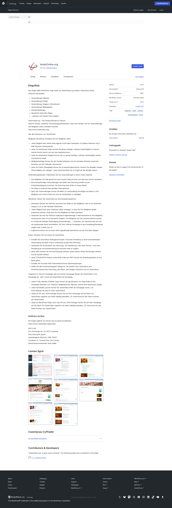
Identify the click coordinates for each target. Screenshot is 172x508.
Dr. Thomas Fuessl (50, 68)
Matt (136, 482)
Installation (55, 77)
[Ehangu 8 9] (101, 357)
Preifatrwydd (12, 488)
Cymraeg (30, 497)
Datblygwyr (75, 485)
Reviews (43, 77)
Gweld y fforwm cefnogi (118, 155)
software (140, 111)
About (10, 478)
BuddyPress (139, 488)
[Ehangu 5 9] (75, 357)
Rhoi (105, 485)
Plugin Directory (13, 10)
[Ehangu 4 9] (50, 405)
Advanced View (115, 121)
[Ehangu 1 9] (50, 357)
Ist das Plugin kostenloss (37, 438)
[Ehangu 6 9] (75, 381)
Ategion (42, 485)
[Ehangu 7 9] (75, 406)
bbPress (138, 485)
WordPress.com (140, 478)
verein (141, 115)
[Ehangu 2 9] (50, 366)
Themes (42, 482)
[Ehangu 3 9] (50, 381)
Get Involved (107, 478)
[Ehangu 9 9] (101, 381)
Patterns (42, 488)
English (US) (140, 106)
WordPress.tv (76, 488)
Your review (113, 138)
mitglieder (128, 111)
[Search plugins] (29, 17)
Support (74, 482)
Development (68, 77)
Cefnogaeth (139, 77)
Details (32, 77)
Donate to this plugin (116, 175)
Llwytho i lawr (137, 66)
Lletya (10, 485)
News (10, 482)
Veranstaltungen (133, 115)
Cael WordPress (162, 3)
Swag (105, 488)
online (134, 111)
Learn (73, 478)
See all (141, 138)
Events (105, 482)
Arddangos (43, 478)
